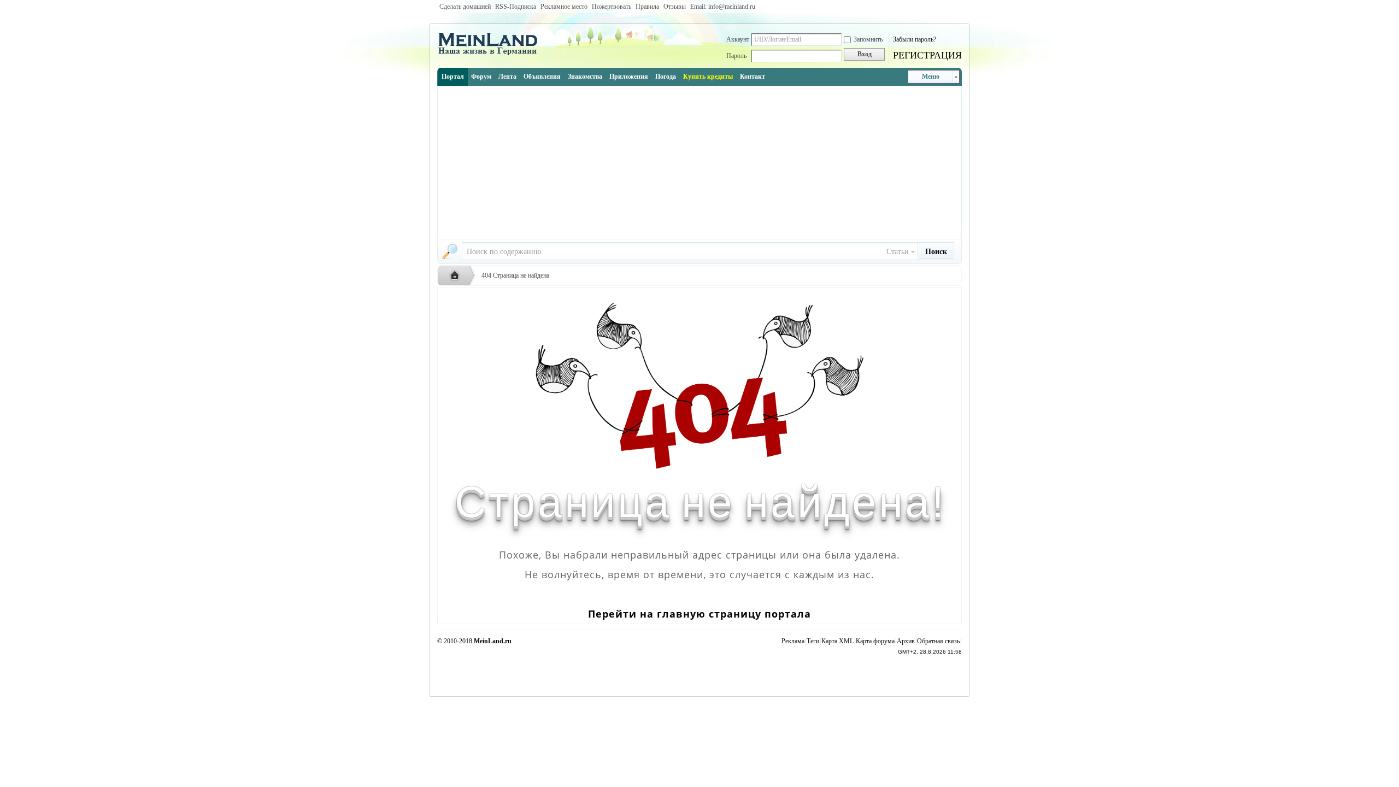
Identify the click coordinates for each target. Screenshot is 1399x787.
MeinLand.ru (493, 641)
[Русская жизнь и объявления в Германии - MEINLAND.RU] (491, 54)
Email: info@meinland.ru (722, 6)
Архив (906, 641)
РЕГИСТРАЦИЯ (927, 55)
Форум (481, 76)
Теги (813, 641)
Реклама (792, 641)
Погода (665, 76)
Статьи (897, 252)
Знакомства (585, 76)
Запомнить (868, 39)
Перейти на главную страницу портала (699, 613)
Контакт (752, 76)
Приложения (628, 76)
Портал (453, 76)
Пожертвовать (611, 6)
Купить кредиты (708, 76)
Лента (507, 76)
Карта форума (875, 641)
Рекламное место (563, 6)
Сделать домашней (465, 6)
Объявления (542, 76)
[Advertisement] (699, 162)
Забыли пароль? (914, 39)
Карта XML (837, 641)
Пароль (736, 56)
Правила (647, 6)
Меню (930, 76)
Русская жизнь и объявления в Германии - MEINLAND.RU (457, 276)
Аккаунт (737, 39)
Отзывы (674, 6)
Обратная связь (938, 641)
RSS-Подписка (515, 6)
